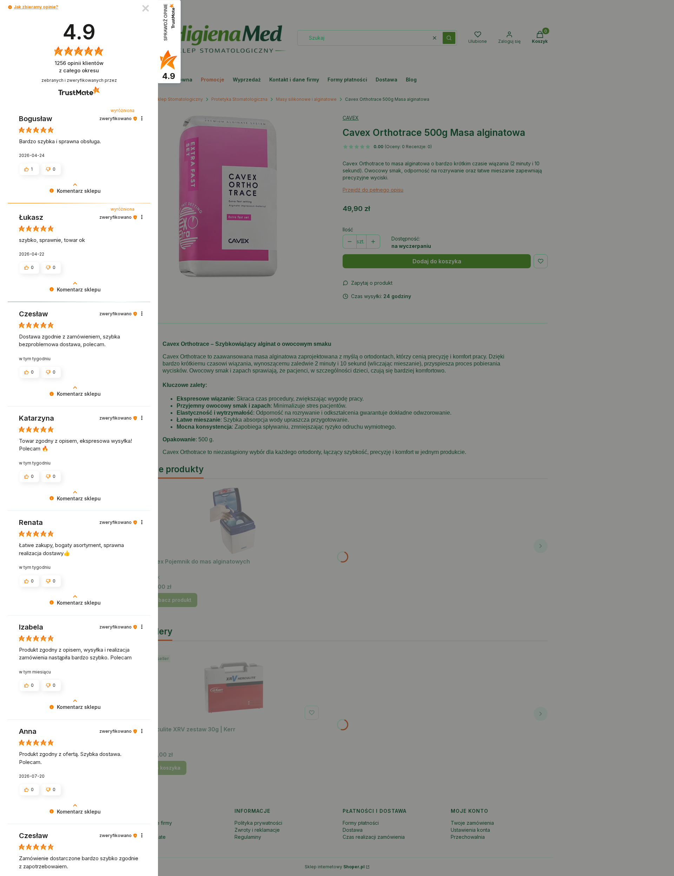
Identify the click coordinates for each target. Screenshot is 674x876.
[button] (10, 7)
